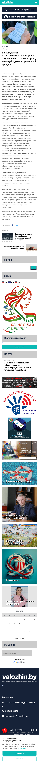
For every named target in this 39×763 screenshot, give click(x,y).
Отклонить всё (19, 759)
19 (4, 631)
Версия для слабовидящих (21, 17)
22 (19, 631)
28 (14, 635)
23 (24, 631)
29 (19, 635)
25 (34, 631)
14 (14, 627)
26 (4, 635)
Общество (5, 230)
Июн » (22, 638)
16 (24, 627)
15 (19, 627)
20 (9, 631)
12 (4, 627)
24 (29, 631)
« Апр (17, 638)
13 (9, 627)
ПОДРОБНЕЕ (22, 748)
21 (14, 631)
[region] (19, 749)
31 (29, 635)
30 (24, 635)
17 (29, 627)
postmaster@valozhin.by (16, 716)
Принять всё (20, 753)
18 (34, 627)
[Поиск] (33, 268)
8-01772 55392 (11, 711)
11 (34, 623)
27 (9, 635)
